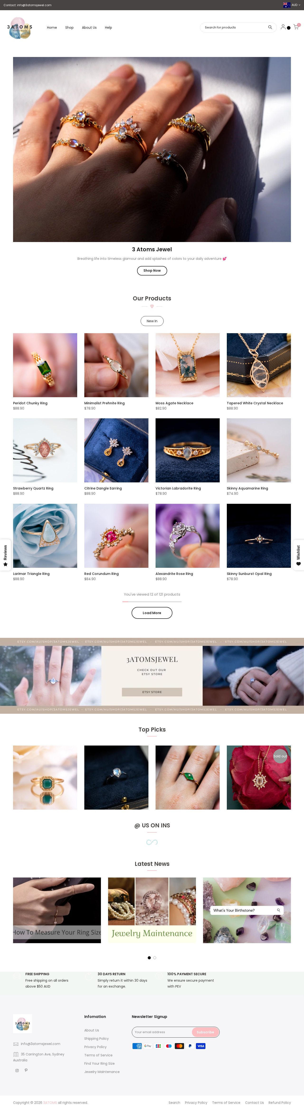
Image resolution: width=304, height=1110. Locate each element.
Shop (69, 27)
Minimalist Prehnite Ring (104, 403)
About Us (89, 27)
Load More (152, 613)
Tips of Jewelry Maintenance (142, 905)
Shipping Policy (96, 1038)
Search (174, 1102)
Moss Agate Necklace (174, 403)
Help (108, 27)
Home (52, 27)
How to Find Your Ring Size (44, 905)
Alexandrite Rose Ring (174, 573)
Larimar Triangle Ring (31, 573)
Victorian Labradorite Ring (178, 488)
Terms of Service (98, 1055)
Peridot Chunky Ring (30, 403)
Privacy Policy (95, 1047)
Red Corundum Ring (101, 573)
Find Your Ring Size (99, 1063)
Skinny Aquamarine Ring (247, 488)
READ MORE (31, 915)
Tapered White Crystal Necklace (255, 403)
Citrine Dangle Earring (103, 488)
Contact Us (254, 1102)
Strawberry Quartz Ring (33, 488)
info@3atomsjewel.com (34, 5)
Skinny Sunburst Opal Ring (249, 573)
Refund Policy (280, 1102)
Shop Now (152, 270)
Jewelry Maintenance (102, 1071)
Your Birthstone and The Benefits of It (245, 905)
